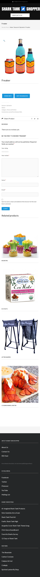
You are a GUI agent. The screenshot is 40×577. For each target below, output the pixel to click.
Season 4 (16, 27)
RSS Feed (5, 456)
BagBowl (5, 260)
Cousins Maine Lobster (9, 405)
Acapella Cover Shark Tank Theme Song (15, 526)
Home (11, 27)
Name (4, 180)
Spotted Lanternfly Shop (10, 569)
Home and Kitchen (11, 110)
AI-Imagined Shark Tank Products (13, 509)
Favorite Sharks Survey (10, 534)
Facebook (5, 477)
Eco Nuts (5, 309)
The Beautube (7, 552)
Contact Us (5, 452)
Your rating (5, 148)
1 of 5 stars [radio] (2, 151)
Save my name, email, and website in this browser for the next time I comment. (19, 203)
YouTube (5, 490)
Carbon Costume (7, 557)
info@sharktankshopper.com (21, 1)
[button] (4, 41)
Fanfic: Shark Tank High (10, 521)
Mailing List (6, 495)
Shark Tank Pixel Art (9, 517)
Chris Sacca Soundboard (10, 530)
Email (4, 190)
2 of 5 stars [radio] (3, 151)
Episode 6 (22, 27)
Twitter (4, 482)
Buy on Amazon (22, 96)
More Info (8, 96)
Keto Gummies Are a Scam (11, 513)
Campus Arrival (7, 561)
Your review (5, 155)
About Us (5, 447)
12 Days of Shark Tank (9, 538)
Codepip (4, 565)
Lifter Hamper (6, 357)
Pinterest (5, 486)
